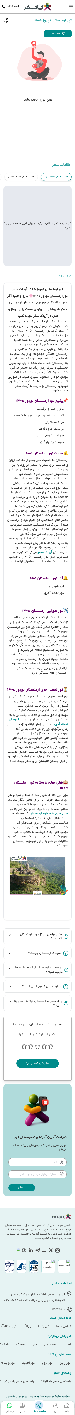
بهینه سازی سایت (40, 1396)
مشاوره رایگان (39, 1411)
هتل (22, 1411)
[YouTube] (44, 1250)
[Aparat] (24, 1250)
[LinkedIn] (30, 1250)
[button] (58, 33)
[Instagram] (57, 1250)
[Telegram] (37, 1250)
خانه (67, 1411)
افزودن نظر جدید (38, 1063)
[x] (50, 1250)
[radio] (36, 174)
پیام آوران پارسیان (16, 1396)
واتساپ (10, 1411)
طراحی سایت (62, 1396)
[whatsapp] (17, 1250)
